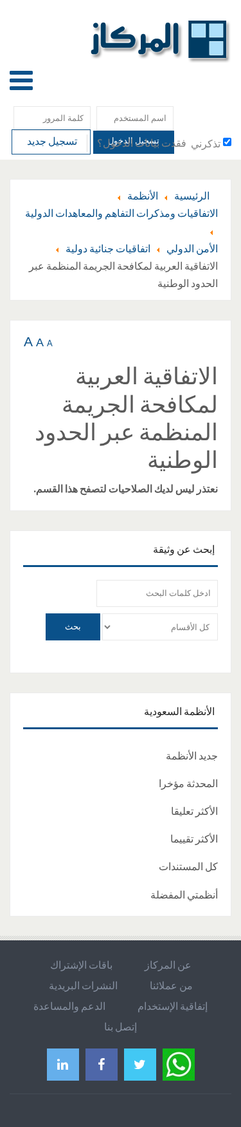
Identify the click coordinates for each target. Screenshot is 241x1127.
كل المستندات (188, 866)
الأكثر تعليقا (194, 811)
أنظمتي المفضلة (184, 894)
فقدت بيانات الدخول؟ (141, 142)
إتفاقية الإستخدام (173, 1006)
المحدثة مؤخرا (188, 783)
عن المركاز (168, 964)
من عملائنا (171, 985)
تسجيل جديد (51, 141)
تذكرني (205, 143)
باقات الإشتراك (81, 964)
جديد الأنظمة (192, 755)
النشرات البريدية (83, 985)
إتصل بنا (120, 1026)
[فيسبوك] (101, 1064)
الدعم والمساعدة (69, 1006)
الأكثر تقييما (194, 838)
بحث (73, 626)
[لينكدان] (63, 1064)
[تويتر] (140, 1064)
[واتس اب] (179, 1063)
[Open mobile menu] (21, 80)
